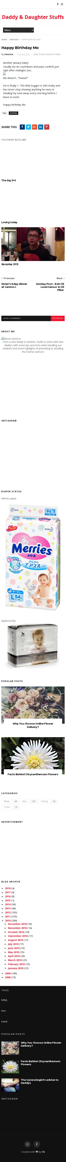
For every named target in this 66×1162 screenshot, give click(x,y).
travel (7, 807)
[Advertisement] (33, 306)
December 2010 (17, 924)
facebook (57, 318)
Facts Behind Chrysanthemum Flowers (33, 774)
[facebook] (36, 1144)
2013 (7, 908)
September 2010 (18, 936)
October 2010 (16, 932)
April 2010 (14, 956)
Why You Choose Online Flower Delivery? (33, 725)
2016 (7, 896)
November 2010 (17, 928)
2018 (7, 888)
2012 (7, 912)
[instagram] (27, 1144)
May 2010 (13, 952)
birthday (14, 40)
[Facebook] (57, 4)
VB (43, 1151)
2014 (7, 904)
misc (25, 801)
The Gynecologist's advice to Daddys (40, 1081)
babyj (6, 801)
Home (4, 40)
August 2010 (15, 940)
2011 (7, 916)
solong (44, 801)
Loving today (9, 222)
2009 (7, 973)
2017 (7, 892)
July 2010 (13, 944)
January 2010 (15, 968)
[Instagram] (62, 4)
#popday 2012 (9, 264)
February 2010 (16, 964)
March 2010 (15, 960)
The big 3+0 (8, 180)
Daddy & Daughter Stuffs (33, 17)
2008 (7, 977)
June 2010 (13, 948)
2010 (7, 920)
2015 (7, 900)
